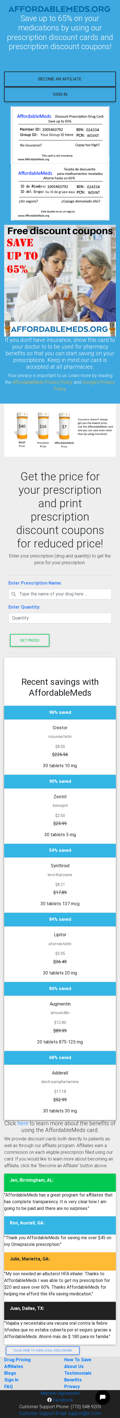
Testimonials (78, 1373)
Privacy (72, 1386)
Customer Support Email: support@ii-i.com (60, 1413)
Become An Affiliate (60, 79)
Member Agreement (60, 1393)
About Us (74, 1366)
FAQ (8, 1386)
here (22, 1123)
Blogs (10, 1373)
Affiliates (13, 1366)
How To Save (77, 1359)
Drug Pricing (17, 1359)
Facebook (62, 1400)
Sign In (60, 94)
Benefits (73, 1380)
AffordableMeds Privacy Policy (42, 382)
